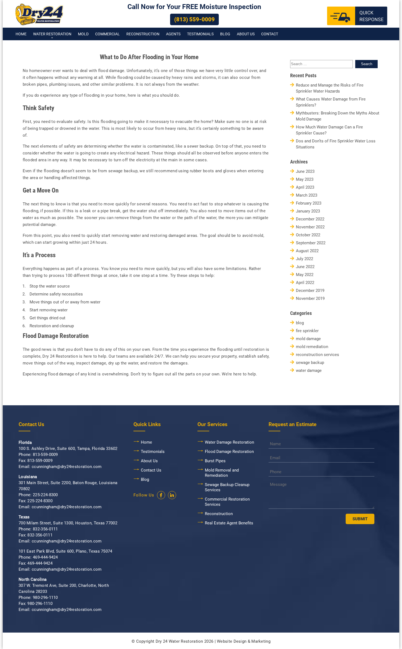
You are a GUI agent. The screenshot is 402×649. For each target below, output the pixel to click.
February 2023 (308, 203)
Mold (83, 34)
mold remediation (312, 346)
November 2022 (310, 227)
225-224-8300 (45, 494)
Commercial (107, 34)
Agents (173, 34)
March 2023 (306, 195)
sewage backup (310, 362)
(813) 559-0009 (194, 19)
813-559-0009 (45, 454)
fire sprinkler (307, 331)
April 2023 (305, 187)
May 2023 (304, 179)
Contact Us (151, 470)
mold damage (308, 339)
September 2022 (310, 243)
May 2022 (304, 274)
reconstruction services (317, 354)
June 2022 (305, 267)
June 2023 (305, 171)
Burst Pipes (215, 460)
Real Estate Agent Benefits (229, 523)
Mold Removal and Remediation (222, 473)
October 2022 (308, 235)
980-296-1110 (45, 597)
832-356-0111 (45, 529)
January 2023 (308, 211)
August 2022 (307, 251)
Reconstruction (142, 34)
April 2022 (305, 282)
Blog (225, 34)
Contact (269, 34)
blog (300, 323)
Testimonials (200, 34)
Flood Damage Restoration (229, 451)
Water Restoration (52, 34)
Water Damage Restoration (229, 442)
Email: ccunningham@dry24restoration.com (60, 466)
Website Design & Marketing (243, 641)
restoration (253, 349)
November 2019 (310, 298)
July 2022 (304, 259)
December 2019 (310, 290)
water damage (309, 370)
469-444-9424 (45, 557)
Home (21, 34)
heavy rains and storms (194, 77)
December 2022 (310, 219)
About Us (246, 34)
